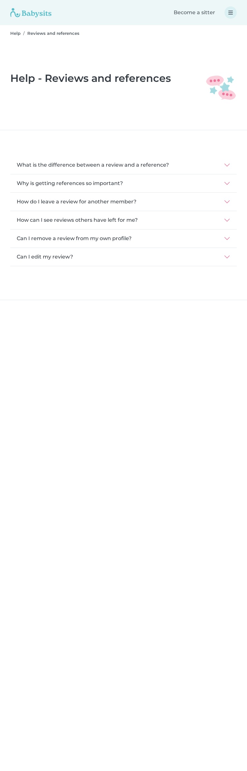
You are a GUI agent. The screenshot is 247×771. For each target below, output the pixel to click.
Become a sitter (194, 12)
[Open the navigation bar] (230, 12)
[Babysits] (30, 12)
